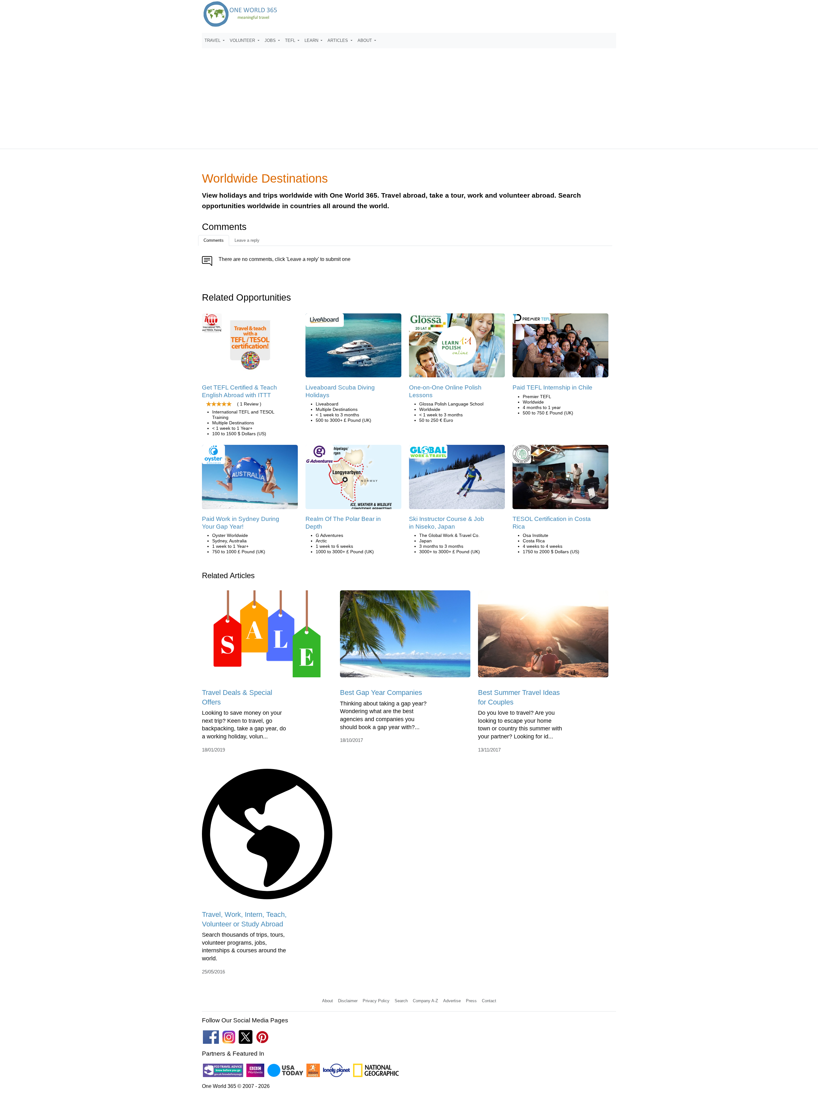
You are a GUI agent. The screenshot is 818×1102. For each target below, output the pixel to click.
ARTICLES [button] (338, 40)
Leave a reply (247, 240)
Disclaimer (348, 1000)
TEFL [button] (291, 40)
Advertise (452, 1000)
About (327, 1000)
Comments (214, 240)
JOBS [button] (271, 40)
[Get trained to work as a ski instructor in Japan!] (457, 479)
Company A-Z (425, 1000)
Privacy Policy (376, 1000)
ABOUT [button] (365, 40)
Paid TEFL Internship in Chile (552, 387)
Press (471, 1000)
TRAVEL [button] (213, 40)
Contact (489, 1000)
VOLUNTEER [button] (243, 40)
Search (401, 1000)
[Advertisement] (409, 95)
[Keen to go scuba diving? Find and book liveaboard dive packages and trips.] (353, 347)
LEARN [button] (312, 40)
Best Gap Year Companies (381, 693)
